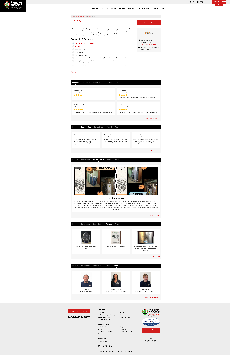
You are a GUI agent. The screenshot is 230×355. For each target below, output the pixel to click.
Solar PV (77, 46)
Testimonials (86, 82)
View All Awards (154, 257)
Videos (99, 329)
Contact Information (127, 331)
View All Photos (154, 215)
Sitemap (130, 351)
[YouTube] (99, 346)
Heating (122, 312)
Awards (109, 82)
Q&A (99, 334)
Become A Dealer (151, 330)
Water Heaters (125, 317)
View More (74, 72)
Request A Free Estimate (79, 311)
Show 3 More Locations (149, 44)
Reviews (75, 82)
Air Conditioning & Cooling (106, 315)
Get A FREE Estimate (149, 22)
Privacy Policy (111, 351)
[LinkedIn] (109, 346)
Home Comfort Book (104, 331)
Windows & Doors (103, 317)
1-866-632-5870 (196, 2)
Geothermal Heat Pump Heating (85, 43)
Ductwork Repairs (126, 315)
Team (117, 82)
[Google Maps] (111, 346)
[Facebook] (101, 346)
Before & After (98, 82)
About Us (123, 329)
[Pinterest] (104, 346)
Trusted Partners (103, 327)
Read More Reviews (153, 118)
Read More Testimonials (151, 151)
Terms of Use (122, 351)
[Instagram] (106, 346)
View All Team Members (151, 297)
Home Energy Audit (104, 319)
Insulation (100, 312)
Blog (121, 327)
